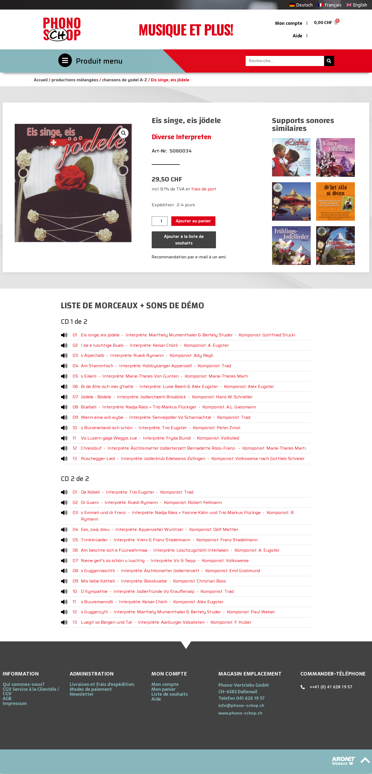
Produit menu (99, 61)
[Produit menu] (65, 60)
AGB (7, 698)
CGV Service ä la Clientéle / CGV (31, 691)
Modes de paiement (91, 689)
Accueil (41, 79)
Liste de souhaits (169, 694)
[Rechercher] (329, 61)
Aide (297, 35)
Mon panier (163, 689)
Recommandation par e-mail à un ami (189, 256)
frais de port (203, 189)
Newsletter (82, 694)
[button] (124, 133)
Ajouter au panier (193, 220)
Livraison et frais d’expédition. (102, 684)
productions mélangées (74, 79)
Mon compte (288, 23)
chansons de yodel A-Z (124, 79)
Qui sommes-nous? (23, 684)
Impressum (15, 703)
